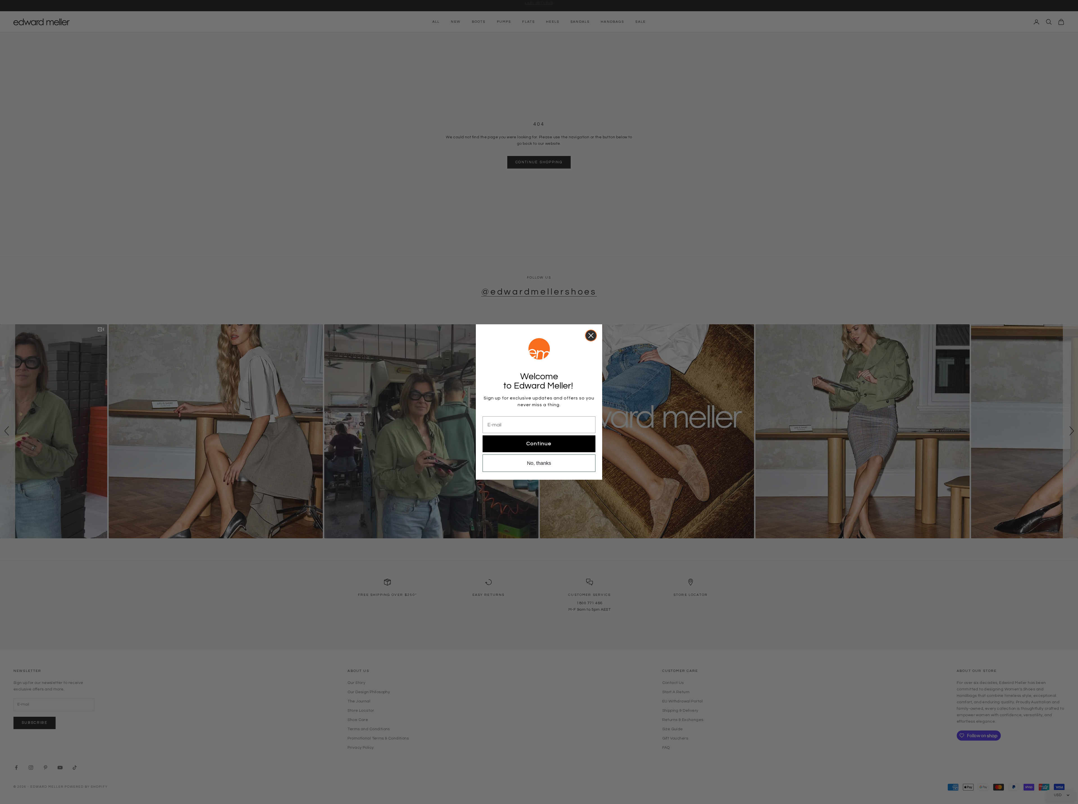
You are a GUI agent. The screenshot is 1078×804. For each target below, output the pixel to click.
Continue (539, 443)
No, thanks (539, 463)
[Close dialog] (591, 335)
